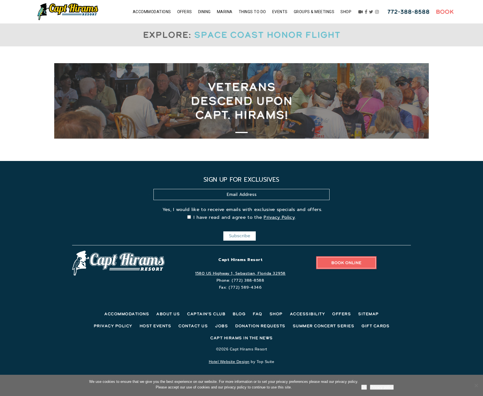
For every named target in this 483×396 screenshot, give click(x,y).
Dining (204, 12)
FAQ (257, 314)
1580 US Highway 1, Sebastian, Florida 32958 (240, 273)
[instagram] (377, 12)
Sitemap (368, 314)
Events (280, 12)
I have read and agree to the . (244, 217)
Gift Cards (375, 326)
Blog (239, 314)
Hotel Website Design (229, 361)
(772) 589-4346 (245, 287)
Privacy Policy (279, 217)
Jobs (221, 326)
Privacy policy (381, 387)
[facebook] (366, 12)
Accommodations (152, 12)
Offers (184, 12)
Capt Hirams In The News (241, 338)
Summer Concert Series (323, 326)
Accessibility (307, 314)
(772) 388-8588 (248, 280)
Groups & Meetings (314, 12)
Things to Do (252, 12)
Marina (225, 12)
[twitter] (371, 12)
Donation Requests (260, 326)
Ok (364, 387)
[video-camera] (360, 12)
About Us (168, 314)
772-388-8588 (408, 12)
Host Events (155, 326)
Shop (345, 12)
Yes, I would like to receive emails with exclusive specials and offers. (242, 209)
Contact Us (193, 326)
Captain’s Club (206, 314)
